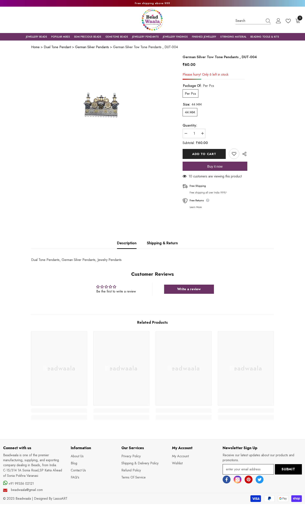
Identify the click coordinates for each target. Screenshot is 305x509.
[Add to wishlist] (234, 154)
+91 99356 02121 (20, 483)
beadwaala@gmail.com (27, 489)
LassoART (60, 498)
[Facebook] (227, 479)
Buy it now (215, 166)
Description (127, 243)
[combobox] (249, 20)
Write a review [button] (189, 289)
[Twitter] (260, 479)
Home (35, 47)
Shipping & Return (162, 243)
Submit (288, 469)
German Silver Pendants (92, 47)
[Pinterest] (249, 479)
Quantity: (190, 125)
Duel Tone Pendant (57, 47)
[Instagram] (238, 479)
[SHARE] (242, 154)
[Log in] (278, 20)
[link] (59, 411)
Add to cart (204, 154)
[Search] (253, 20)
